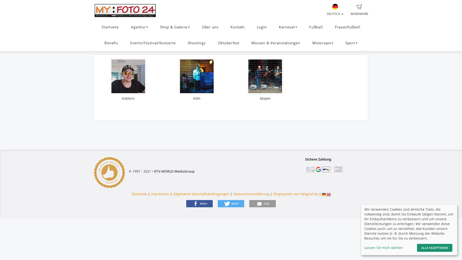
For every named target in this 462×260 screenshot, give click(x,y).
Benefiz (111, 43)
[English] (329, 194)
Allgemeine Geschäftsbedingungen (201, 194)
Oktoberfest (228, 43)
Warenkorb (359, 14)
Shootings (197, 43)
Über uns (210, 27)
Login (262, 27)
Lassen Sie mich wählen (383, 247)
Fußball (316, 27)
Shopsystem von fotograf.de (295, 194)
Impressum (160, 194)
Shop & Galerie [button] (173, 27)
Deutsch (334, 14)
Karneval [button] (287, 27)
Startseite (110, 27)
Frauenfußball (347, 27)
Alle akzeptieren (434, 248)
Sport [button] (350, 43)
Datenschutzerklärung (251, 194)
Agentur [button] (138, 27)
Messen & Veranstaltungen (275, 43)
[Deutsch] (324, 194)
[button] (199, 203)
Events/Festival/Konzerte (152, 43)
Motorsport (322, 43)
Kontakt (237, 27)
